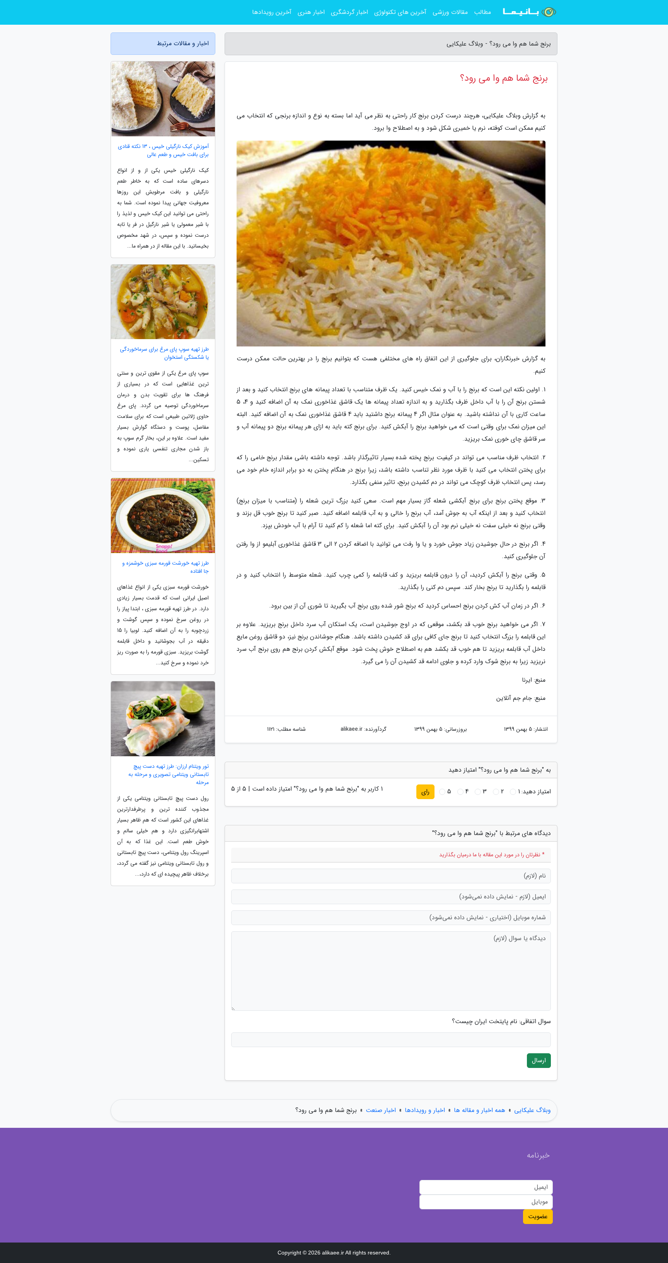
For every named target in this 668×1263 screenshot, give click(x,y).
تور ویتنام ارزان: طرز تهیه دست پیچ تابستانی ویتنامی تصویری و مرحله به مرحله (168, 774)
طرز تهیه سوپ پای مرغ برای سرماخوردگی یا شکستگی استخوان (164, 353)
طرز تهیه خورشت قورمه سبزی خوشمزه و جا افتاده (165, 567)
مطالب (482, 12)
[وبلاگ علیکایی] (528, 12)
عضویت (538, 1216)
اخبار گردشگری (349, 12)
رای (425, 791)
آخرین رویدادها (271, 12)
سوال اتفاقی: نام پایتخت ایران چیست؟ (501, 1021)
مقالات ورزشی (450, 12)
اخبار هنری (311, 12)
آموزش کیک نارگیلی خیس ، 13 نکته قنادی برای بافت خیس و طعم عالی (163, 151)
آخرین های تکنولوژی (400, 12)
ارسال (539, 1060)
